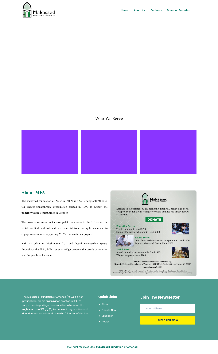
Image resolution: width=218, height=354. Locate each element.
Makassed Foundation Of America (116, 347)
